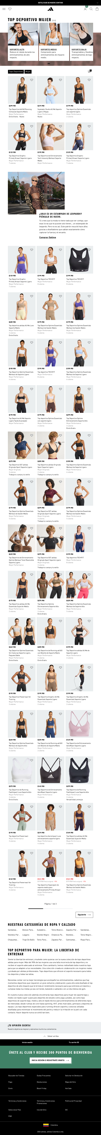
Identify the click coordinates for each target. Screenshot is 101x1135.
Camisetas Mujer (70, 940)
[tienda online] (50, 10)
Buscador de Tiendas (16, 1076)
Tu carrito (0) (74, 1042)
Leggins (25, 935)
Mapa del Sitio (70, 1082)
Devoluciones (42, 1082)
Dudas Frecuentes (44, 1076)
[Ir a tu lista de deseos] (10, 9)
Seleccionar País (14, 1110)
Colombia (54, 1125)
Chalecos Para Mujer (57, 935)
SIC (66, 1110)
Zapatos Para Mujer (57, 940)
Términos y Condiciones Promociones (46, 1102)
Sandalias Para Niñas (85, 930)
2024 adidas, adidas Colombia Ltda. (50, 1132)
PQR (10, 1116)
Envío (10, 1088)
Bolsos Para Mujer (27, 930)
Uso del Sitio (41, 1110)
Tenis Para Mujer (41, 940)
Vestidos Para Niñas (14, 935)
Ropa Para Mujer (85, 940)
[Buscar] (91, 9)
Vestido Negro (43, 935)
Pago (10, 1082)
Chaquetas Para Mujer (12, 940)
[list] (46, 72)
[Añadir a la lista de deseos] (32, 80)
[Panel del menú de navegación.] (4, 9)
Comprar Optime (47, 237)
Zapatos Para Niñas (71, 930)
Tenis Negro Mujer (86, 935)
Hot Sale (68, 1088)
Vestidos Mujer (69, 935)
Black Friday (41, 1088)
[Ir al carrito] (97, 9)
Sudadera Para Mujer (42, 930)
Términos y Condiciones (17, 1101)
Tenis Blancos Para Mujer (57, 930)
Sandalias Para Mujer (12, 930)
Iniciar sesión (27, 1042)
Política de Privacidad (73, 1101)
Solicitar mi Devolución (74, 1076)
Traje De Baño (28, 940)
